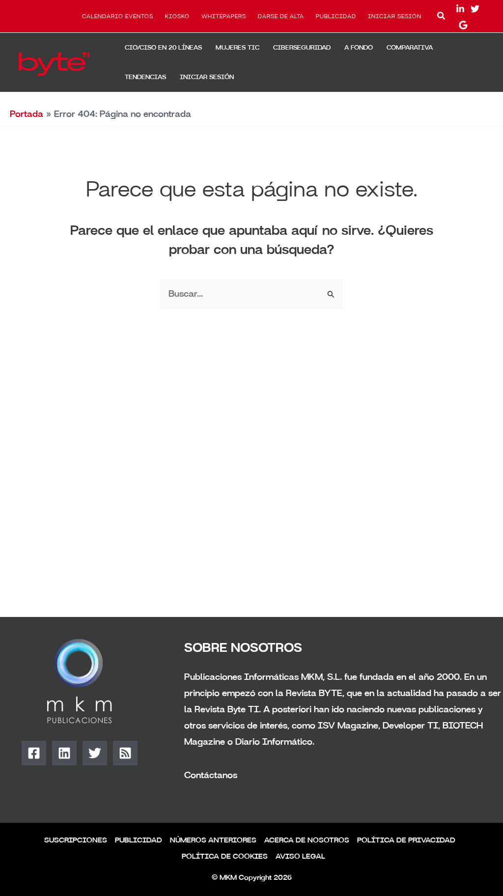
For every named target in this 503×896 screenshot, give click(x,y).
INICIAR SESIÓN (394, 17)
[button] (441, 17)
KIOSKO (177, 17)
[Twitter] (475, 8)
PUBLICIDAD (336, 17)
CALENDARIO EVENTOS (117, 17)
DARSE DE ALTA (281, 17)
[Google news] (463, 25)
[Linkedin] (64, 753)
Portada (26, 114)
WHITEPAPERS (223, 17)
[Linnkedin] (460, 8)
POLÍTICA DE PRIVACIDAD (406, 840)
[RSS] (125, 753)
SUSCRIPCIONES (75, 840)
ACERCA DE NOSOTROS (306, 840)
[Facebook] (34, 753)
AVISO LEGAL (300, 857)
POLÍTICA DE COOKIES (225, 857)
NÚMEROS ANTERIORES (213, 840)
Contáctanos (210, 775)
